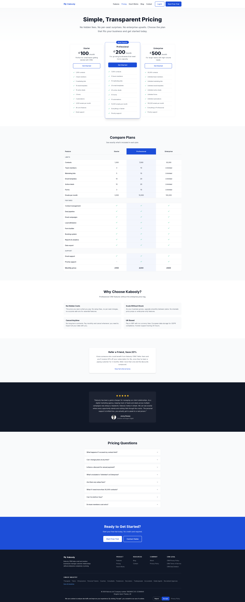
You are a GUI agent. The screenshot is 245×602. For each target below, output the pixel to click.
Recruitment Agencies (171, 581)
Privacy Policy (154, 563)
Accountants (148, 581)
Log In (159, 4)
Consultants (111, 581)
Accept (165, 598)
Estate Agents (158, 581)
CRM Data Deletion (173, 566)
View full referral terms (122, 369)
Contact (149, 4)
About (152, 560)
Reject (157, 598)
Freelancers (120, 581)
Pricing (124, 4)
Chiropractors (81, 581)
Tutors (74, 581)
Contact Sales (133, 539)
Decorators (128, 581)
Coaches (103, 581)
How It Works (133, 4)
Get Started (86, 66)
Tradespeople (138, 581)
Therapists (67, 581)
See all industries (69, 584)
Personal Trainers (93, 581)
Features (116, 4)
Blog (142, 4)
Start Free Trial (173, 4)
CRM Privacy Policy (173, 560)
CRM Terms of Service (174, 563)
